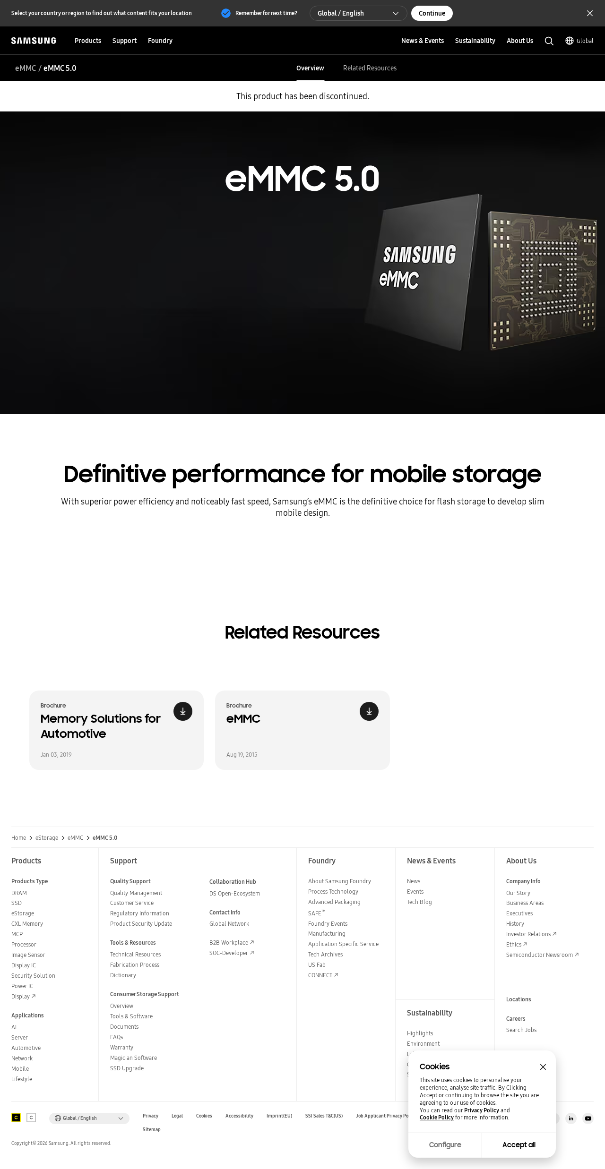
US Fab (317, 965)
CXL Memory (27, 924)
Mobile (20, 1069)
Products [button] (88, 40)
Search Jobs (521, 1030)
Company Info (523, 881)
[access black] (16, 1117)
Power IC (22, 986)
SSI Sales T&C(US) (324, 1116)
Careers (516, 1019)
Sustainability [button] (475, 40)
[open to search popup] (549, 41)
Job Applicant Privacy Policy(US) (390, 1116)
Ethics (513, 944)
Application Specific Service (343, 944)
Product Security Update (141, 924)
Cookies (204, 1116)
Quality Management (136, 893)
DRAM (19, 893)
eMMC (25, 68)
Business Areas (525, 903)
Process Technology (333, 891)
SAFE (317, 913)
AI (14, 1027)
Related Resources (370, 68)
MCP (17, 934)
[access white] (31, 1117)
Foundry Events (327, 924)
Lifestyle (21, 1079)
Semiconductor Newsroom (539, 955)
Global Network (229, 924)
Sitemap (152, 1129)
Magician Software (133, 1058)
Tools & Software (131, 1016)
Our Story (518, 893)
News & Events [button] (422, 40)
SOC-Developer (228, 953)
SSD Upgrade (127, 1068)
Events (415, 891)
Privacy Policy (481, 1110)
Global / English (341, 13)
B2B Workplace (228, 943)
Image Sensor (28, 955)
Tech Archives (325, 954)
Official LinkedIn (571, 1118)
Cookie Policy (437, 1117)
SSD (16, 903)
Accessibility (239, 1116)
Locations (518, 999)
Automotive (26, 1048)
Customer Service (132, 903)
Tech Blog (419, 902)
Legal (177, 1116)
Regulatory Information (139, 913)
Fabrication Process (134, 965)
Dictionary (123, 975)
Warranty (121, 1047)
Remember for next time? (266, 13)
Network (22, 1058)
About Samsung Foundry (339, 881)
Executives (519, 913)
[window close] (543, 1067)
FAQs (116, 1037)
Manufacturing (327, 934)
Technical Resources (135, 954)
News (413, 881)
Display (20, 996)
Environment (423, 1044)
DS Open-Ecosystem (234, 893)
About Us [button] (520, 40)
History (515, 924)
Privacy (150, 1116)
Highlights (420, 1033)
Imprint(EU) (279, 1116)
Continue (432, 13)
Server (19, 1037)
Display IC (23, 965)
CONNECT (320, 975)
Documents (124, 1027)
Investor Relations (528, 934)
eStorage (46, 838)
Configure (445, 1145)
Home (18, 838)
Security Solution (33, 976)
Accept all (519, 1145)
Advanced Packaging (334, 902)
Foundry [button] (160, 40)
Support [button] (124, 40)
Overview (310, 68)
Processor (23, 944)
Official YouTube (588, 1118)
